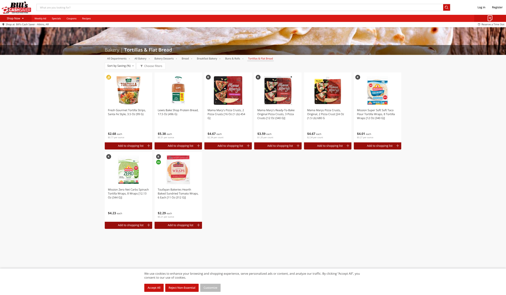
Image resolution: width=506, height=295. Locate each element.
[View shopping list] (490, 18)
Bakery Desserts (164, 58)
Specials (56, 18)
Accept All (154, 288)
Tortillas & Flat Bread (260, 58)
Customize (210, 288)
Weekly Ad (40, 18)
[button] (128, 107)
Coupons (71, 18)
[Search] (446, 7)
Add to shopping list (130, 146)
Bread (185, 58)
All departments (116, 58)
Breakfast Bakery (207, 58)
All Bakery (140, 58)
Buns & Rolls (232, 58)
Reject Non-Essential (182, 288)
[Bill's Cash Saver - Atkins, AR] (16, 7)
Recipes (86, 18)
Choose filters (153, 66)
